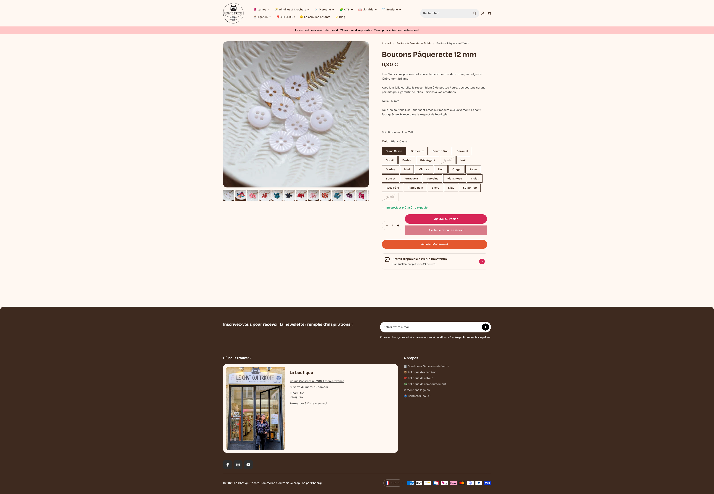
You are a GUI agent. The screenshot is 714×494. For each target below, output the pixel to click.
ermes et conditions (436, 337)
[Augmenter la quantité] (399, 225)
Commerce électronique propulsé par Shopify (291, 483)
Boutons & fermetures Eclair (413, 43)
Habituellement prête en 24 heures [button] (414, 264)
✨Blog (340, 17)
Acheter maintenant (434, 244)
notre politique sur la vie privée (471, 337)
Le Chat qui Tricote (246, 483)
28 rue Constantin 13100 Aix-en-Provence (317, 381)
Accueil (386, 43)
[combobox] (449, 13)
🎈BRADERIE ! (285, 17)
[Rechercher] (474, 13)
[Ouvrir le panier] (489, 13)
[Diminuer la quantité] (386, 225)
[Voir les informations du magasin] (482, 261)
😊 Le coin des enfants (315, 17)
